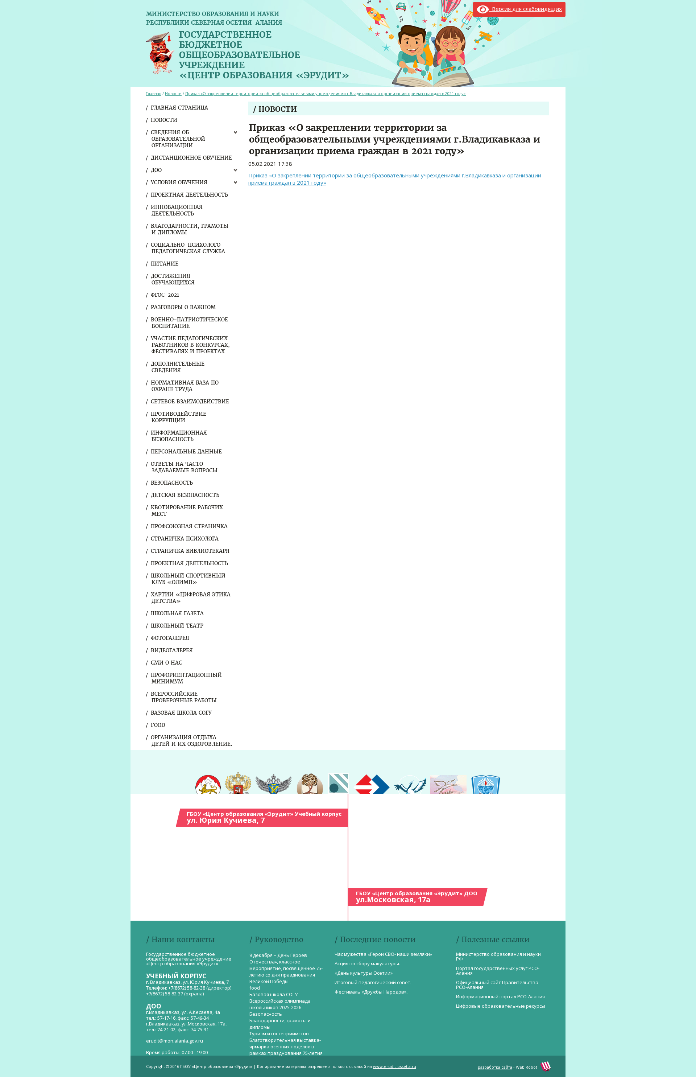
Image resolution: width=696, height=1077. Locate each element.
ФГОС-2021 (165, 295)
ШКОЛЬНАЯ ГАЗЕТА (178, 613)
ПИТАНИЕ (165, 263)
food (158, 725)
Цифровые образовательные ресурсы (500, 1006)
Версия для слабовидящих (525, 8)
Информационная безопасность (179, 436)
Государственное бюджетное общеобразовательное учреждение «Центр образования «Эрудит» (264, 53)
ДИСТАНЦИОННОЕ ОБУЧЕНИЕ (192, 158)
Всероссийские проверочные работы (184, 697)
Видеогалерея (172, 650)
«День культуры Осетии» (364, 973)
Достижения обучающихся (173, 279)
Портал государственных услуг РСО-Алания (497, 970)
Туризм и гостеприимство (279, 1033)
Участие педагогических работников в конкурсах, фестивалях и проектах (191, 345)
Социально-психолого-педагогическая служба (188, 248)
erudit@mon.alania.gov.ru (174, 1040)
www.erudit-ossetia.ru (394, 1066)
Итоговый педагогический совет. (373, 982)
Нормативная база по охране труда (185, 385)
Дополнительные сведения (178, 367)
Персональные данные (187, 451)
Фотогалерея (170, 638)
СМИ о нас (167, 662)
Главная (153, 93)
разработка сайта (495, 1067)
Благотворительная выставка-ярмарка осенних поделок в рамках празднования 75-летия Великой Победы (286, 1050)
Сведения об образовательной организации (178, 139)
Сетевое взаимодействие (190, 401)
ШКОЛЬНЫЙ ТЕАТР (177, 625)
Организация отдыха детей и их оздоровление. (192, 740)
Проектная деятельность (190, 195)
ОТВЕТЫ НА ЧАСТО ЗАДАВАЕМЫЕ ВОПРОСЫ (185, 467)
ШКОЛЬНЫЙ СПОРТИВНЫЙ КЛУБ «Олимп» (188, 578)
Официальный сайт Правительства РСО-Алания (497, 984)
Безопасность (172, 483)
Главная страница (180, 107)
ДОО (157, 170)
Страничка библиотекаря (190, 551)
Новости (164, 120)
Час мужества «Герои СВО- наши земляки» (383, 954)
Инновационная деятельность (177, 210)
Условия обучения (179, 182)
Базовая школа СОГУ (182, 713)
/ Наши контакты (180, 939)
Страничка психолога (185, 538)
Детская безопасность (185, 495)
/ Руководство (276, 939)
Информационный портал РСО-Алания (500, 996)
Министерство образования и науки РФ (498, 956)
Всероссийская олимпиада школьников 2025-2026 (280, 1004)
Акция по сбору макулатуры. (367, 963)
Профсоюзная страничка (190, 526)
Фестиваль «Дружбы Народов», (371, 991)
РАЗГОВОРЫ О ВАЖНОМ (184, 307)
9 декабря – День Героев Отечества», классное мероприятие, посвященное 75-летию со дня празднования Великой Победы (286, 968)
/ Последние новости (375, 939)
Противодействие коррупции (179, 417)
